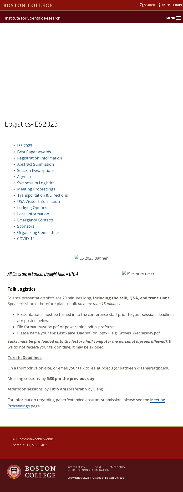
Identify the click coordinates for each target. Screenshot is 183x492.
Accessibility (76, 467)
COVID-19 (26, 238)
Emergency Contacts (35, 220)
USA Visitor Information (38, 201)
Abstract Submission (35, 164)
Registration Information (39, 158)
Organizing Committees (38, 232)
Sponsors (25, 226)
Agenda (24, 176)
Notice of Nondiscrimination (88, 470)
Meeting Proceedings (36, 189)
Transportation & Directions (42, 195)
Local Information (33, 213)
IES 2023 (24, 145)
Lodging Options (32, 207)
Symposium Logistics (36, 182)
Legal (97, 467)
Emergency (117, 467)
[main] (91, 284)
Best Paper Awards (34, 151)
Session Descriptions (36, 170)
